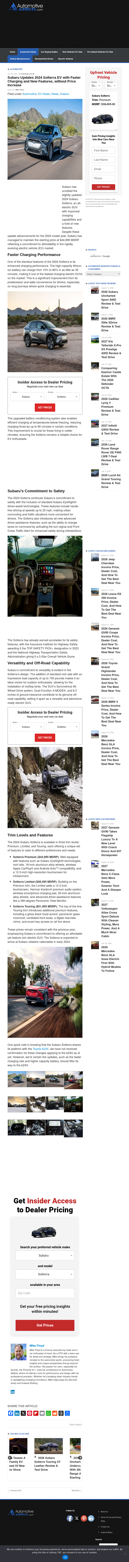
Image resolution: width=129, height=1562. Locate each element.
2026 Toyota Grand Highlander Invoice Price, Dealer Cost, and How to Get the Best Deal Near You (110, 677)
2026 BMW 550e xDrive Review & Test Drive (110, 324)
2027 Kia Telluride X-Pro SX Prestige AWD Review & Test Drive (111, 349)
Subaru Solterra (76, 1424)
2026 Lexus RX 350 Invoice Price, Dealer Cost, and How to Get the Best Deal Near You (111, 605)
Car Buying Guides (49, 51)
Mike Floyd (20, 89)
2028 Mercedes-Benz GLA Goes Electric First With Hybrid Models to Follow (111, 959)
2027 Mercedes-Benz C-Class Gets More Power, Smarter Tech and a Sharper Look (111, 880)
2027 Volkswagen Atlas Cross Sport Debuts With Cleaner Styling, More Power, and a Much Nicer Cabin (110, 920)
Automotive (29, 94)
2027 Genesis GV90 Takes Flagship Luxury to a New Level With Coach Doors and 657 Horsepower (111, 841)
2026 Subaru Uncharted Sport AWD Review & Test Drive (110, 300)
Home (12, 51)
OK (65, 1557)
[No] (125, 1553)
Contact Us (105, 1526)
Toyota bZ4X (41, 1049)
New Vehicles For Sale (72, 51)
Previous (10, 1458)
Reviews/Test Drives (44, 58)
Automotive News (28, 51)
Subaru (64, 94)
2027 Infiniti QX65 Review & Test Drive (110, 429)
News (55, 94)
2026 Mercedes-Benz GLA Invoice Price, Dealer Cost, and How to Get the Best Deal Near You (110, 750)
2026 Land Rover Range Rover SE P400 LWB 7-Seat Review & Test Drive (111, 454)
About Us (104, 1511)
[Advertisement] (84, 26)
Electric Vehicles (65, 58)
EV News (44, 94)
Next (80, 1458)
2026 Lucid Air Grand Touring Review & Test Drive (111, 481)
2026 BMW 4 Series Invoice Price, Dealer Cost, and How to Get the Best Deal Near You (111, 713)
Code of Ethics (106, 1532)
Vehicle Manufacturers (20, 58)
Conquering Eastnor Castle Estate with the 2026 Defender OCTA (111, 378)
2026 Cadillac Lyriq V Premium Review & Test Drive (110, 407)
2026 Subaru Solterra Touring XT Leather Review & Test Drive (47, 1464)
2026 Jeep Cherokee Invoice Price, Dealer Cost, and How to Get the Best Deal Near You (110, 571)
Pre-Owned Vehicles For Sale (100, 51)
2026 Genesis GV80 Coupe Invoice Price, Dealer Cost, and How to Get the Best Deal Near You (110, 640)
